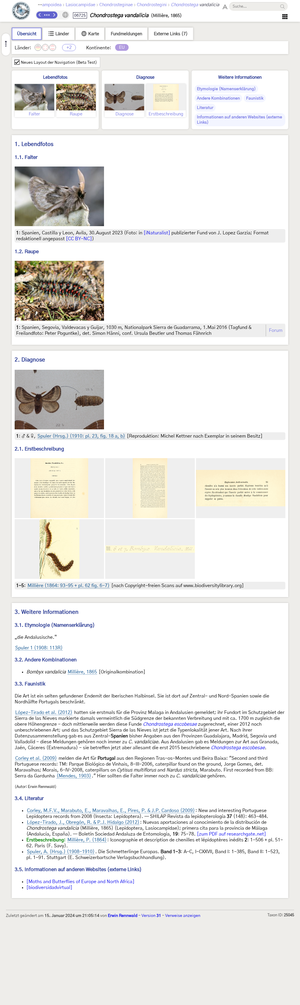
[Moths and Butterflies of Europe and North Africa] (80, 881)
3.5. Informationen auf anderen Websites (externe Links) (78, 869)
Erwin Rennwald (122, 916)
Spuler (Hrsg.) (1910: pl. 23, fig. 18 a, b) (81, 436)
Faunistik (254, 98)
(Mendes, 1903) (74, 776)
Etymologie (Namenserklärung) (226, 89)
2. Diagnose (30, 360)
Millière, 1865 (82, 672)
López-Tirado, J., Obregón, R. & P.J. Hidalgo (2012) (83, 822)
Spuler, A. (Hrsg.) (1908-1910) (61, 851)
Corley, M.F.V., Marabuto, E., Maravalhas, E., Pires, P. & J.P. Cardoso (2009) (111, 810)
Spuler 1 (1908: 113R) (39, 648)
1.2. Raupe (27, 251)
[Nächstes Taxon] (53, 15)
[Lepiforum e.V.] (21, 11)
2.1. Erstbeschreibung (39, 448)
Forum (275, 330)
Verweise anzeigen (182, 916)
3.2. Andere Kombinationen (46, 659)
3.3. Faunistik (30, 683)
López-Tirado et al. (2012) (43, 712)
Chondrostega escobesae (170, 724)
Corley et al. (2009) (36, 758)
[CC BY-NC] (79, 238)
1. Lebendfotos (34, 144)
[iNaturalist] (157, 233)
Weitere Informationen (240, 77)
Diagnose (145, 77)
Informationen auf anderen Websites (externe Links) (239, 120)
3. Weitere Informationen (47, 612)
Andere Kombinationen (218, 98)
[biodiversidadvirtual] (49, 887)
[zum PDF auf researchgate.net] (231, 834)
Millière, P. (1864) (87, 840)
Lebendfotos (55, 77)
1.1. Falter (26, 157)
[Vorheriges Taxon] (39, 15)
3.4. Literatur (29, 798)
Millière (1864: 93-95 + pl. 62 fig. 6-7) (69, 585)
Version (151, 916)
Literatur (205, 108)
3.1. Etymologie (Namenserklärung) (55, 625)
